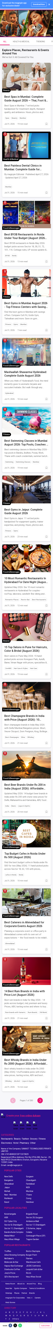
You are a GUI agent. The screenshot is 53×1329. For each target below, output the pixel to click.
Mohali (7, 1191)
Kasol (6, 1202)
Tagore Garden (32, 1239)
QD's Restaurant (11, 1277)
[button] (5, 65)
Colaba (29, 1232)
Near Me (8, 1288)
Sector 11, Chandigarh (14, 1228)
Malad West (9, 1236)
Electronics (6, 1143)
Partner (24, 1293)
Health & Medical (21, 41)
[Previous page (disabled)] (13, 1100)
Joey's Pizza (9, 1273)
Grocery (34, 1138)
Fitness (42, 1138)
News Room (10, 1284)
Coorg (28, 1198)
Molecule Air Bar (11, 1262)
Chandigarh (31, 1180)
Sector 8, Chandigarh (13, 1225)
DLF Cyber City (10, 1221)
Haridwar (30, 1202)
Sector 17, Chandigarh (35, 1225)
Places (16, 1293)
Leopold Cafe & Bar (34, 1269)
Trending (40, 41)
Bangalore (8, 1180)
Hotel (15, 1143)
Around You (31, 1284)
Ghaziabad (9, 1184)
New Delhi (8, 1176)
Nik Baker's (9, 1258)
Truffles (7, 1251)
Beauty (17, 1138)
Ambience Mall (32, 1221)
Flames (29, 1258)
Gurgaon (29, 1176)
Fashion (25, 1138)
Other (33, 1143)
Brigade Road (32, 1214)
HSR (6, 1217)
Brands (32, 1293)
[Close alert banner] (49, 4)
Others (15, 1319)
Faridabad (30, 1184)
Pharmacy (24, 1143)
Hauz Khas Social (33, 1277)
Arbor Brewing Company (14, 1255)
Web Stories (10, 1302)
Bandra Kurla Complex (13, 1232)
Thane (29, 1195)
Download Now (39, 4)
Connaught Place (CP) (35, 1236)
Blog (40, 1284)
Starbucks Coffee (12, 1269)
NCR (28, 1187)
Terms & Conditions (37, 1288)
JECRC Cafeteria (33, 1266)
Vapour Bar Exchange (13, 1266)
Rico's (28, 1273)
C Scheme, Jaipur (33, 1228)
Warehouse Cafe (33, 1262)
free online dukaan (30, 1115)
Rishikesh (8, 1198)
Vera (28, 1298)
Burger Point (31, 1255)
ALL (4, 41)
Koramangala (10, 1214)
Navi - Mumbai (10, 1195)
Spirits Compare (20, 1288)
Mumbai (29, 1191)
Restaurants (7, 1138)
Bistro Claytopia (33, 1251)
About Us (21, 1284)
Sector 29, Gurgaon (34, 1217)
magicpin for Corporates (15, 1298)
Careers (38, 1298)
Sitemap (8, 1293)
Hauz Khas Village (12, 1239)
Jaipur (7, 1187)
